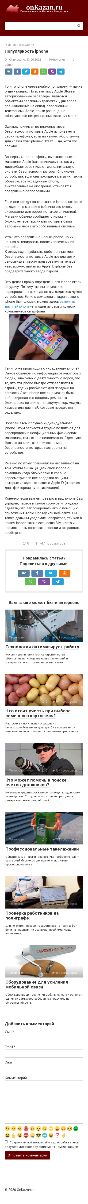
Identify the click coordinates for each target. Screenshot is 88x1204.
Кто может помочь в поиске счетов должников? (36, 782)
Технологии (57, 59)
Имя (9, 1031)
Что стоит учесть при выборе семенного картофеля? (38, 713)
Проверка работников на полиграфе (32, 915)
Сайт (8, 1062)
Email (10, 1047)
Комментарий (16, 1078)
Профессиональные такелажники (42, 849)
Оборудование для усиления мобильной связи (36, 984)
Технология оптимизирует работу (42, 646)
